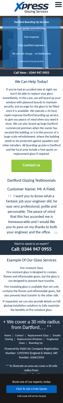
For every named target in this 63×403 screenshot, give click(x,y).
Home (7, 335)
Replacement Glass (38, 335)
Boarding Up (36, 343)
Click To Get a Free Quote (31, 389)
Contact (19, 335)
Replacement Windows (29, 339)
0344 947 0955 (39, 73)
